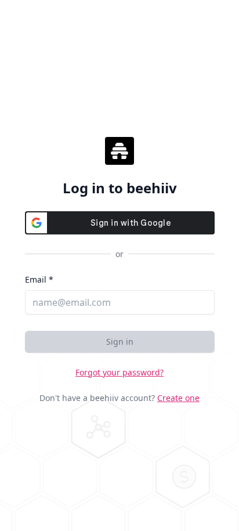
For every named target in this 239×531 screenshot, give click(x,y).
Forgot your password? (119, 372)
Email (39, 279)
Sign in (119, 341)
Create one (178, 397)
